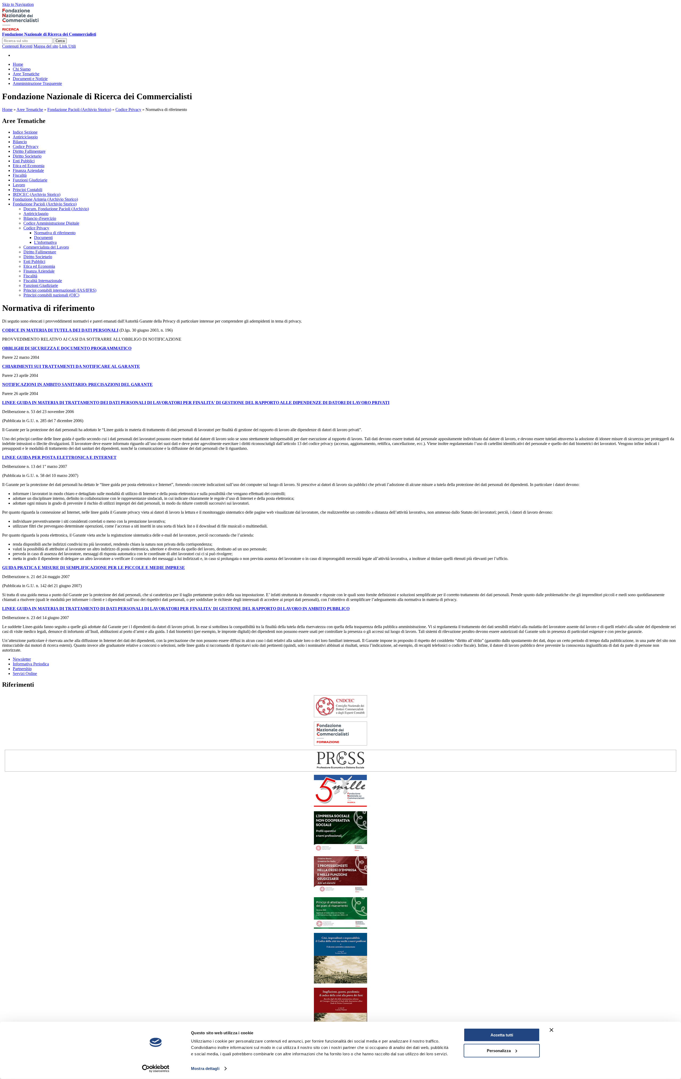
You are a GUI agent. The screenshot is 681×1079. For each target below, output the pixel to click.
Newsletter (22, 659)
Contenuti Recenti (17, 46)
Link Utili (67, 46)
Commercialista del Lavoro (46, 247)
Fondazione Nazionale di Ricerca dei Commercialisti (49, 34)
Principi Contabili (27, 189)
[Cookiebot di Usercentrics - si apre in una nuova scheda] (155, 1069)
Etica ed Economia (28, 165)
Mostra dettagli (205, 1068)
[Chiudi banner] (551, 1030)
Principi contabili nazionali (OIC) (51, 295)
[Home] (28, 29)
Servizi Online (25, 673)
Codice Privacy (128, 109)
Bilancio (20, 141)
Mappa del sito (46, 46)
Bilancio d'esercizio (39, 218)
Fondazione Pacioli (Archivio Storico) (79, 109)
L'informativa (45, 242)
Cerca (60, 41)
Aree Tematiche (29, 109)
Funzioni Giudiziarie (30, 180)
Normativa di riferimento (55, 232)
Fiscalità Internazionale (42, 280)
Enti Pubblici (24, 161)
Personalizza (499, 1050)
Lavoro (19, 185)
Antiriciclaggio (25, 137)
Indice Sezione (25, 132)
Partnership (22, 668)
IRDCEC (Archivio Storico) (36, 194)
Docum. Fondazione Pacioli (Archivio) (56, 209)
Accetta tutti (502, 1035)
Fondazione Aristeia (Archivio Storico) (45, 199)
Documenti (43, 237)
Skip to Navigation (18, 4)
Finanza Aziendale (28, 170)
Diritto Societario (27, 156)
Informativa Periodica (31, 664)
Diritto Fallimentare (29, 151)
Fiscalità (20, 175)
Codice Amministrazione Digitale (51, 223)
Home (7, 109)
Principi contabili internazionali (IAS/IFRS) (59, 290)
